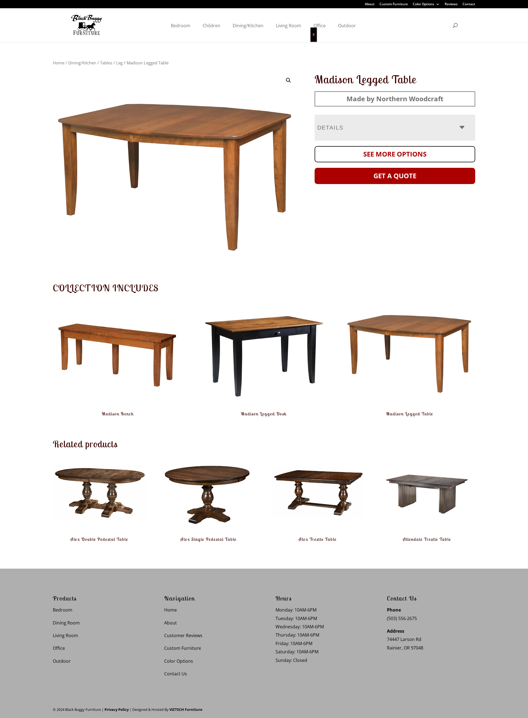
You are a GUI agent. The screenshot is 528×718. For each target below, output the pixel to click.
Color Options (423, 4)
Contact (469, 4)
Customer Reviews (183, 635)
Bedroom (180, 26)
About (370, 4)
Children (211, 26)
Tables (106, 62)
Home (58, 62)
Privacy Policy (117, 709)
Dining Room (66, 623)
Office (320, 26)
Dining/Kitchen (248, 26)
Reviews (451, 4)
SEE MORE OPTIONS (395, 153)
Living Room (288, 26)
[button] (288, 80)
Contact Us (175, 674)
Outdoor (347, 26)
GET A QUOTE (394, 175)
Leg (119, 62)
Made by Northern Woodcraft (394, 98)
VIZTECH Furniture (185, 709)
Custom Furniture (394, 4)
